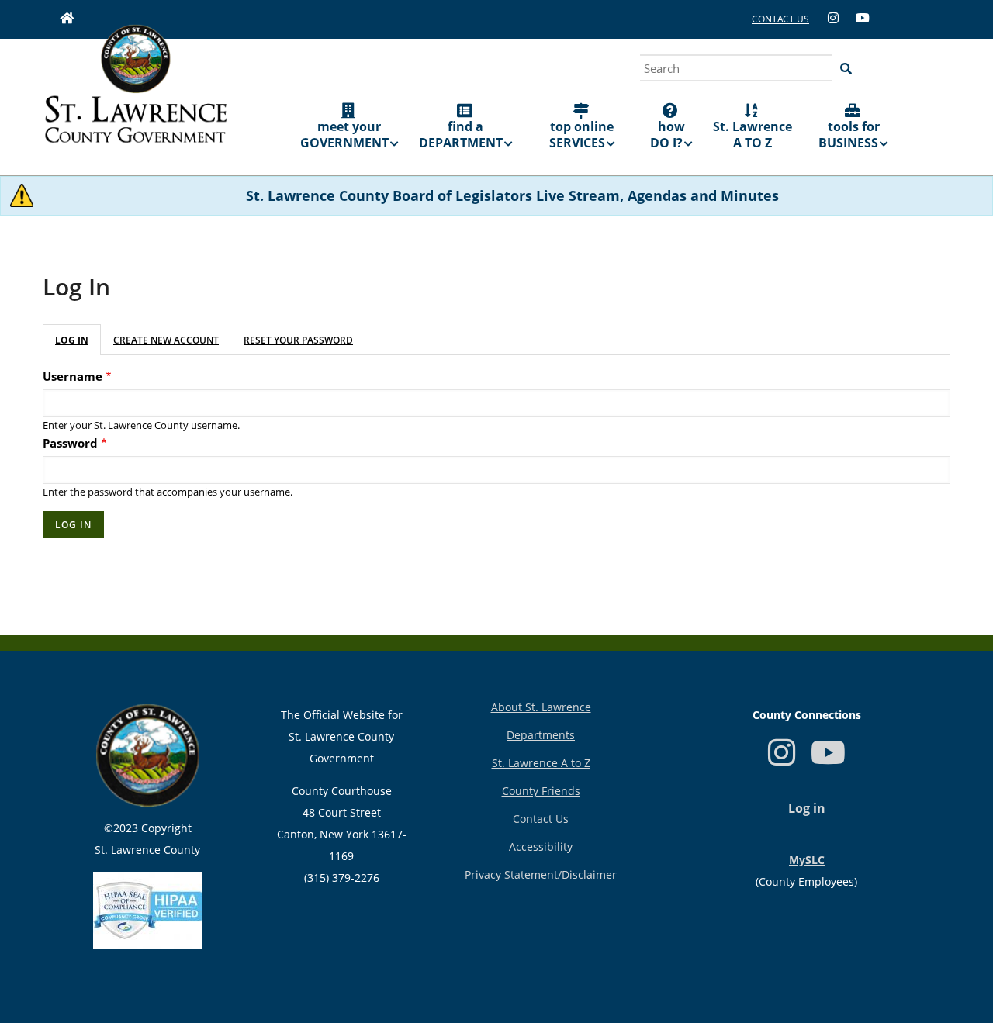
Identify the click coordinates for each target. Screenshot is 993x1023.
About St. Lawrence (541, 707)
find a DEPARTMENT (461, 134)
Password (70, 443)
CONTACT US (780, 19)
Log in (71, 340)
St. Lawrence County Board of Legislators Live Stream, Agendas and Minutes (512, 195)
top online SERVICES (581, 134)
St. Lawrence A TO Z (752, 134)
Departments (541, 735)
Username (72, 376)
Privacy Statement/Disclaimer (541, 874)
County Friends (541, 790)
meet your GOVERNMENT (344, 134)
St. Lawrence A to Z (541, 762)
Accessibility (541, 846)
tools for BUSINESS (849, 134)
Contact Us (541, 818)
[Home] (136, 94)
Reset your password (298, 340)
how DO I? (667, 134)
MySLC (807, 859)
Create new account (166, 340)
